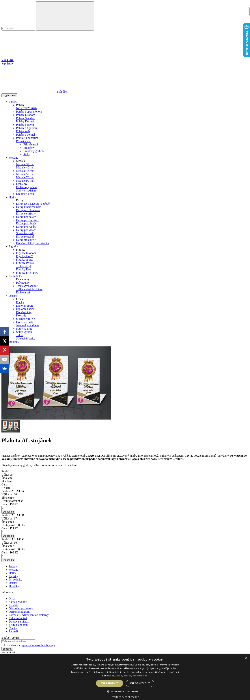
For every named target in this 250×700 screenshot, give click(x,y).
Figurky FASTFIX (27, 272)
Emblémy (29, 147)
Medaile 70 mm (25, 177)
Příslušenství (23, 141)
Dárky (12, 197)
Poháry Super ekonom (29, 111)
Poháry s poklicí (25, 134)
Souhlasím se (30, 645)
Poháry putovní (25, 124)
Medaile (13, 157)
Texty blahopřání (18, 624)
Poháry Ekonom (25, 114)
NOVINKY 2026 (26, 108)
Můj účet (61, 91)
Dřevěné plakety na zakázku (32, 243)
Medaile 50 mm (25, 174)
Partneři (13, 631)
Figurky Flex (23, 269)
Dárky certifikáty (26, 213)
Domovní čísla (24, 322)
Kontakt (13, 605)
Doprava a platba (19, 621)
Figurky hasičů (24, 256)
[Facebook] (4, 331)
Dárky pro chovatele (28, 210)
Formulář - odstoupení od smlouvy (29, 614)
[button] (124, 691)
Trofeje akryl (23, 266)
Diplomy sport (24, 305)
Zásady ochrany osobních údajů (132, 675)
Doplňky (14, 341)
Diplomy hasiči (25, 308)
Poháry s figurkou (26, 128)
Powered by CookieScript (125, 697)
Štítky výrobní (24, 331)
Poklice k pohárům (27, 137)
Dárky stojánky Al (26, 239)
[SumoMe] (4, 368)
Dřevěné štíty (23, 312)
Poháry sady (23, 131)
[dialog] (125, 677)
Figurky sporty (24, 259)
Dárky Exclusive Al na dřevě (33, 203)
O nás (12, 598)
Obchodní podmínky (21, 608)
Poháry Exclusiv (25, 121)
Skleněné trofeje (25, 318)
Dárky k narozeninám (28, 206)
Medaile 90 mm (25, 180)
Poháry (13, 101)
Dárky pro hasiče (26, 216)
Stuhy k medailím (26, 190)
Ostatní (13, 295)
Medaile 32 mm (25, 164)
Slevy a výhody (18, 601)
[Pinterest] (4, 350)
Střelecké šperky (25, 233)
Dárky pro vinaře (26, 230)
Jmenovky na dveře (27, 325)
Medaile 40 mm (25, 167)
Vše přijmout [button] (109, 683)
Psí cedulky (15, 276)
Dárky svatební (25, 236)
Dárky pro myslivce (27, 220)
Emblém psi (23, 292)
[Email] (4, 359)
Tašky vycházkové (27, 285)
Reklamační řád (18, 618)
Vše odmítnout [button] (140, 683)
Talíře (19, 335)
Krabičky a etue (25, 193)
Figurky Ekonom (26, 253)
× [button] (246, 658)
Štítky (26, 154)
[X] (4, 341)
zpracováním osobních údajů (38, 645)
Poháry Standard (25, 118)
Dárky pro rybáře (26, 226)
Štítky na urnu (24, 328)
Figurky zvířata (25, 262)
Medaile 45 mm (25, 170)
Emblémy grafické (34, 151)
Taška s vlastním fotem (29, 289)
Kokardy (21, 315)
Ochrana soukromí (19, 611)
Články (13, 628)
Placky (20, 302)
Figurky (13, 246)
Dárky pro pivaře (26, 223)
